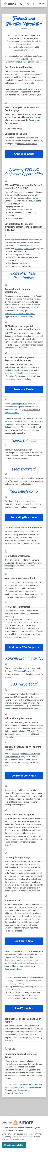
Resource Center (24, 389)
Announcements (24, 154)
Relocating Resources (24, 517)
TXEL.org (8, 1061)
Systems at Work (26, 928)
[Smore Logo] (10, 4)
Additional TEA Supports (24, 647)
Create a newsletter (14, 1145)
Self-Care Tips (24, 941)
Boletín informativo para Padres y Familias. (24, 62)
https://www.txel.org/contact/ (30, 1084)
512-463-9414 (17, 1093)
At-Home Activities (24, 775)
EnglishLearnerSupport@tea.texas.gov (26, 1087)
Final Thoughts (24, 1008)
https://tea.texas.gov (21, 1090)
